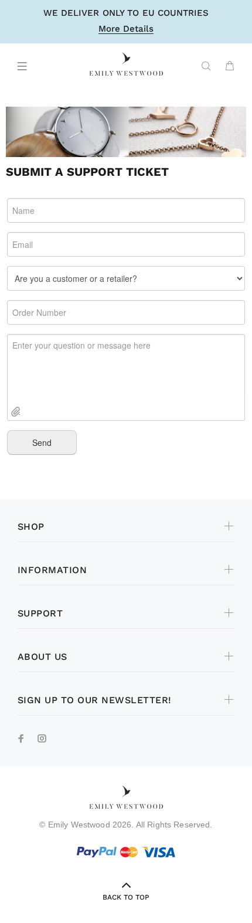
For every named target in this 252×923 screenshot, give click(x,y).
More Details (126, 29)
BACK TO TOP (126, 897)
